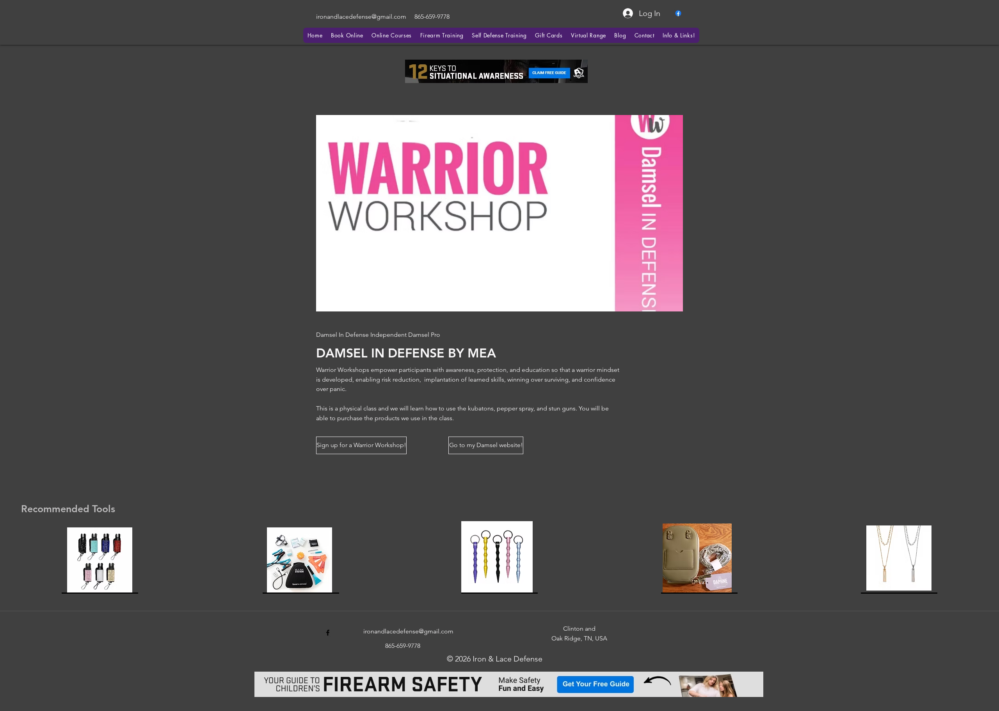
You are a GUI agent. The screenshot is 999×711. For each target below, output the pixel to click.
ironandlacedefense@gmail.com (361, 16)
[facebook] (678, 13)
